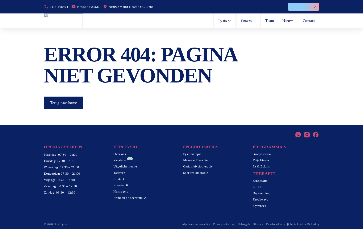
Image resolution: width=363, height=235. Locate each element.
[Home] (63, 20)
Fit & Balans (261, 166)
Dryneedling (261, 193)
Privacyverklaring (224, 224)
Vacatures (119, 160)
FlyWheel (259, 205)
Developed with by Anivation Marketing (292, 224)
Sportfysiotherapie (195, 172)
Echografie (260, 180)
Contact (118, 179)
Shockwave (260, 199)
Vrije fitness (261, 160)
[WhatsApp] (298, 134)
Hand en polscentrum (128, 197)
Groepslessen (262, 154)
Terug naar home (63, 103)
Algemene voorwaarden (196, 224)
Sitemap (258, 224)
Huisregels (120, 191)
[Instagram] (307, 134)
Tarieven (119, 172)
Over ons (119, 154)
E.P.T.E (257, 187)
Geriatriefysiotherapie (198, 166)
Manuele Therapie (195, 160)
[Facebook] (315, 134)
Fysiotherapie (192, 154)
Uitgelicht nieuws (125, 166)
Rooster (118, 185)
